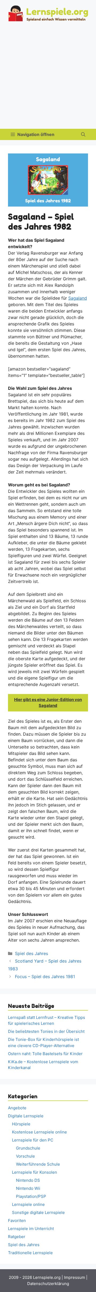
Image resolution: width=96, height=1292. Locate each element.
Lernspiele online (28, 1204)
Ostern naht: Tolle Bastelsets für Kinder (45, 1053)
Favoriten (17, 1220)
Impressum (74, 1277)
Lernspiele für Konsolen (34, 1172)
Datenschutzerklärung (48, 1283)
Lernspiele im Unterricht (31, 1228)
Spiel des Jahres (31, 953)
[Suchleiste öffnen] (83, 134)
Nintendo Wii (28, 1188)
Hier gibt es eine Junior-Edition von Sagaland (48, 702)
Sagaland (77, 298)
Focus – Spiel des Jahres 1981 (45, 976)
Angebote (17, 1107)
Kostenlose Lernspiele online (39, 1132)
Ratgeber (16, 1236)
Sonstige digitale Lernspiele (38, 1212)
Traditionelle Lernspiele (30, 1252)
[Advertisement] (48, 78)
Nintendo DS (28, 1180)
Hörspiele (21, 1123)
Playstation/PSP (31, 1196)
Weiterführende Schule (38, 1164)
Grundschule (28, 1148)
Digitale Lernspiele (25, 1115)
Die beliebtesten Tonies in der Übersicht (46, 1031)
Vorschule (25, 1156)
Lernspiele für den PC (32, 1140)
